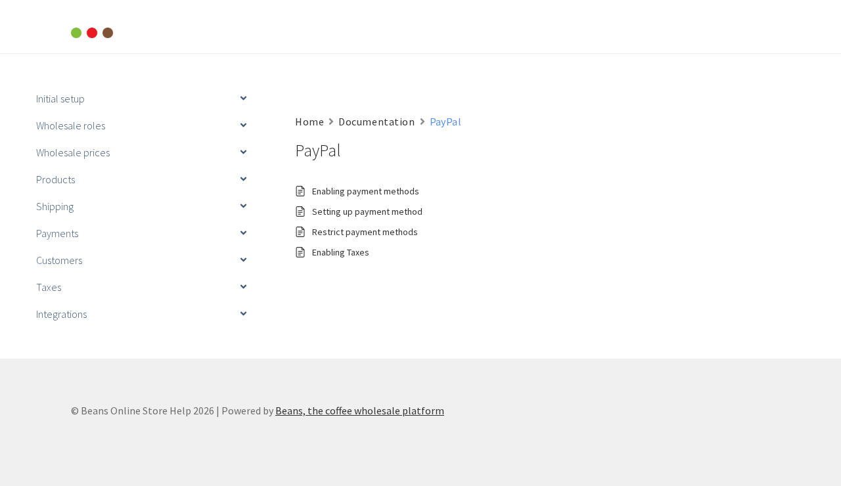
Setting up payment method (367, 211)
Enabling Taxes (340, 252)
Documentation (376, 121)
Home (309, 121)
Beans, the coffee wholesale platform (359, 410)
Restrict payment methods (365, 232)
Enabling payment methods (365, 191)
